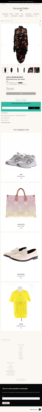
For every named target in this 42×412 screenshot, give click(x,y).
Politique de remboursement (10, 371)
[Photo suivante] (39, 45)
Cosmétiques (21, 355)
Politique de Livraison (10, 375)
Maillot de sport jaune (21, 326)
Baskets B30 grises (21, 176)
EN (19, 4)
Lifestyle (20, 354)
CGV (10, 368)
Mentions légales (10, 372)
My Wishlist (34, 4)
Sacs (20, 350)
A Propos (10, 365)
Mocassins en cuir (21, 276)
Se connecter (23, 4)
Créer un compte (29, 4)
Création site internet (20, 380)
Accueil (2, 20)
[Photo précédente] (3, 45)
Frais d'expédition (13, 84)
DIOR (21, 174)
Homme (20, 349)
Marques (20, 357)
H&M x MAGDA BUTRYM (14, 77)
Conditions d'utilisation (11, 370)
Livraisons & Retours (5, 122)
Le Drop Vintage (21, 358)
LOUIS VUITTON (21, 224)
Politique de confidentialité (10, 373)
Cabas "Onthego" (21, 226)
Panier (39, 4)
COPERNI (21, 324)
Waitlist (10, 366)
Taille (7, 87)
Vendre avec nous (11, 367)
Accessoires (21, 352)
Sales (20, 359)
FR (20, 4)
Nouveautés (21, 347)
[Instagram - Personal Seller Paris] (40, 20)
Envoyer (34, 108)
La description (4, 112)
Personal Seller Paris (22, 379)
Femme (20, 348)
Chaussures (21, 353)
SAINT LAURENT (21, 274)
